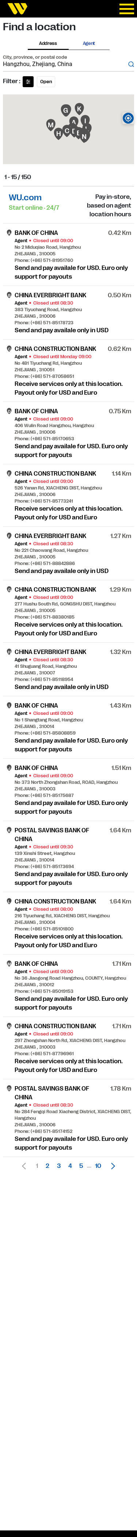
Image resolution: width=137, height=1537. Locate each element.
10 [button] (98, 1166)
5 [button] (81, 1166)
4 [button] (70, 1166)
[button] (111, 1166)
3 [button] (59, 1166)
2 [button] (47, 1166)
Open (46, 81)
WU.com (25, 197)
